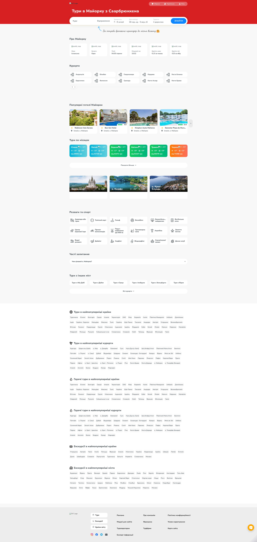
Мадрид (122, 488)
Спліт (124, 358)
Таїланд (141, 332)
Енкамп (125, 353)
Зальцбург (74, 478)
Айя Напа (131, 358)
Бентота (177, 348)
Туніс (112, 322)
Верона (107, 478)
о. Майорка (158, 363)
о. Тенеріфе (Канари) (172, 363)
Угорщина (164, 322)
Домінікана (179, 317)
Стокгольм (136, 478)
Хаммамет (114, 348)
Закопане (113, 488)
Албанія (169, 317)
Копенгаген (91, 483)
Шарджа (117, 353)
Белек (88, 368)
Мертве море (146, 478)
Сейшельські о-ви (102, 332)
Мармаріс (111, 368)
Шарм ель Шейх (84, 348)
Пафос (158, 358)
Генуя (94, 488)
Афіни (80, 363)
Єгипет (82, 317)
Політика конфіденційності (179, 515)
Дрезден (131, 473)
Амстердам (171, 473)
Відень (159, 353)
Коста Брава (134, 363)
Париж (72, 363)
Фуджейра (107, 353)
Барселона (121, 473)
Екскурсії (99, 521)
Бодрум (95, 368)
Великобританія (176, 322)
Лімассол (150, 358)
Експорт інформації (125, 535)
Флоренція (160, 473)
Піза (116, 483)
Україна (119, 322)
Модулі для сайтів (124, 522)
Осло (81, 488)
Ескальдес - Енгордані (139, 353)
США (134, 332)
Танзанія (138, 322)
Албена (178, 353)
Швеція (165, 452)
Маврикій (73, 332)
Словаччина (116, 332)
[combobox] (169, 4)
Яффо (87, 488)
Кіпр (130, 317)
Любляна (108, 483)
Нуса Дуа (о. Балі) (132, 348)
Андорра (147, 322)
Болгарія (91, 317)
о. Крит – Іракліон (91, 363)
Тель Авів (180, 473)
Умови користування (176, 522)
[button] (169, 4)
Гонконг (81, 327)
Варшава (73, 488)
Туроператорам (123, 528)
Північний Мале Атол (164, 348)
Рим (126, 363)
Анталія (80, 368)
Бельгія (120, 457)
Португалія (101, 457)
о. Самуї (91, 353)
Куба (143, 327)
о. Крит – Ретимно (106, 363)
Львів (139, 473)
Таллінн (81, 483)
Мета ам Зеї (169, 353)
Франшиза (147, 522)
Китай (150, 327)
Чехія (167, 332)
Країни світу (100, 527)
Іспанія (106, 317)
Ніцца (156, 478)
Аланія (72, 368)
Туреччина (74, 317)
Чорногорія (116, 317)
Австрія (155, 322)
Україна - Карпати (82, 322)
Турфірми (147, 528)
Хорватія (137, 317)
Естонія (181, 452)
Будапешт (73, 473)
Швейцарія (81, 457)
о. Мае (95, 348)
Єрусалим (98, 478)
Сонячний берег (76, 358)
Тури (97, 515)
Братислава (103, 488)
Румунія (91, 332)
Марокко (173, 327)
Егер (82, 478)
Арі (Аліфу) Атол (148, 348)
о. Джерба (104, 348)
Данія (72, 457)
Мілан (115, 478)
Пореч (109, 358)
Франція (150, 332)
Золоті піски (88, 358)
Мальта (164, 327)
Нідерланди (91, 327)
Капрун (152, 353)
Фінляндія (159, 332)
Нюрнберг (166, 483)
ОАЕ (124, 317)
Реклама (120, 515)
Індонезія (118, 327)
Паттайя (73, 353)
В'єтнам (73, 327)
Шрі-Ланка (128, 322)
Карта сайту (173, 528)
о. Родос (119, 363)
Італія (145, 317)
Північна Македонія (157, 317)
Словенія (126, 332)
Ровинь (116, 358)
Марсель (146, 488)
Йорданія (135, 327)
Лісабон (123, 483)
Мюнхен (89, 478)
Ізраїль (127, 327)
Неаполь (157, 483)
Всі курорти (127, 291)
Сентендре (177, 483)
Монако (148, 457)
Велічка (169, 478)
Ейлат (149, 483)
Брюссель (140, 483)
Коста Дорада (147, 363)
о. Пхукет (82, 353)
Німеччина (109, 327)
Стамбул (132, 483)
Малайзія (182, 327)
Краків (104, 473)
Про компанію (149, 515)
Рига (162, 478)
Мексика (104, 322)
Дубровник (100, 358)
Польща (82, 332)
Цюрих (100, 483)
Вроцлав (178, 478)
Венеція (97, 473)
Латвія (157, 327)
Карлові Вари (168, 358)
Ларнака (141, 358)
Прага (177, 358)
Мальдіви (95, 322)
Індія (72, 322)
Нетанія (73, 483)
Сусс (121, 348)
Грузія (100, 327)
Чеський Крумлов (134, 488)
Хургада (73, 348)
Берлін (151, 473)
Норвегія (128, 457)
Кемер (103, 368)
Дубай (98, 353)
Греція (99, 317)
